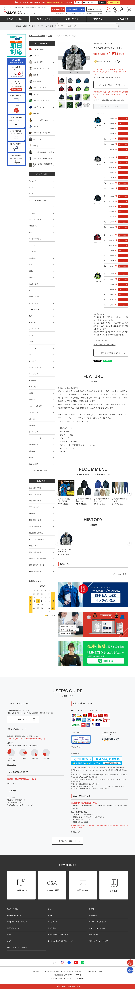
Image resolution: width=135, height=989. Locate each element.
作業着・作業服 (38, 62)
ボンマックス (33, 303)
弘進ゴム (32, 451)
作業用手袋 (37, 81)
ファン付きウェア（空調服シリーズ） (61, 941)
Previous (60, 58)
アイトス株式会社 (35, 239)
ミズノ (31, 187)
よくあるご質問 (87, 14)
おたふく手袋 (33, 284)
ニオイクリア (33, 374)
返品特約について (100, 341)
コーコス (32, 245)
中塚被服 (32, 425)
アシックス (32, 181)
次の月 (53, 586)
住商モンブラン (34, 297)
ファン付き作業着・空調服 (42, 152)
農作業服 (32, 513)
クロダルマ (32, 258)
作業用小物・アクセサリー (42, 133)
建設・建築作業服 (35, 488)
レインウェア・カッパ (41, 120)
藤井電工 (32, 457)
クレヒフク (32, 277)
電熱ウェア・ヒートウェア (42, 158)
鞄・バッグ (37, 139)
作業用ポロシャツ (39, 107)
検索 (115, 12)
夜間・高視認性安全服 (36, 565)
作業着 (50, 36)
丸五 (30, 354)
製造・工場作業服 (35, 494)
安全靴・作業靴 (38, 49)
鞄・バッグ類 (94, 934)
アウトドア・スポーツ (41, 88)
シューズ (36, 56)
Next (88, 58)
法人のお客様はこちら (76, 9)
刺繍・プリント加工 (62, 14)
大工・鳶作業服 (34, 507)
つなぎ (35, 146)
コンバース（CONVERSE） (38, 200)
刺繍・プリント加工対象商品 (42, 165)
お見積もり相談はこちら (111, 353)
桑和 (30, 264)
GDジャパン (33, 322)
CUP (30, 316)
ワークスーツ (38, 94)
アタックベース (34, 412)
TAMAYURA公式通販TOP (37, 36)
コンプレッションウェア (42, 101)
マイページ (122, 12)
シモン (31, 207)
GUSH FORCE (34, 309)
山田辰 (31, 271)
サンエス (32, 419)
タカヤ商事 (32, 380)
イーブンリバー (34, 432)
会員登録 (36, 971)
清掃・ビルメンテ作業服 (37, 558)
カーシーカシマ (34, 329)
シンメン (32, 335)
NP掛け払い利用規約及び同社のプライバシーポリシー (90, 779)
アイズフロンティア (36, 219)
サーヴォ (32, 399)
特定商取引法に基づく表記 (73, 971)
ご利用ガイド (76, 14)
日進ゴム (32, 342)
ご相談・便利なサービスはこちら (67, 986)
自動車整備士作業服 (36, 533)
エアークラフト (34, 387)
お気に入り (108, 12)
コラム (123, 19)
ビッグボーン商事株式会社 (38, 470)
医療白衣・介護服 (35, 571)
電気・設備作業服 (35, 520)
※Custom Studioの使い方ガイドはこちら (106, 77)
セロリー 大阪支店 (35, 406)
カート (129, 12)
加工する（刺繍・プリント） (110, 85)
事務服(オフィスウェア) (15, 915)
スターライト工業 (35, 438)
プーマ (31, 194)
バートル (32, 213)
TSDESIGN (33, 226)
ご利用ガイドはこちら (67, 841)
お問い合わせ (93, 9)
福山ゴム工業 (33, 464)
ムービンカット (34, 361)
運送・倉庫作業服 (35, 552)
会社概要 (98, 14)
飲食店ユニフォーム (36, 546)
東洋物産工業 (33, 444)
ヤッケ (35, 126)
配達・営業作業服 (35, 526)
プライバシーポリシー (94, 971)
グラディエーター (35, 367)
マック (31, 290)
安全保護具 (37, 113)
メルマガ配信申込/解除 (51, 971)
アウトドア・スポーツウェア (17, 922)
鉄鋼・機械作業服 (35, 501)
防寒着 (35, 75)
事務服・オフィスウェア (42, 68)
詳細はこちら (11, 765)
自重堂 (31, 393)
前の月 (30, 586)
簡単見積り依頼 (58, 9)
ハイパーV (32, 348)
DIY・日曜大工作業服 (36, 539)
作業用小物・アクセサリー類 (58, 934)
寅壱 (30, 232)
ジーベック (32, 252)
